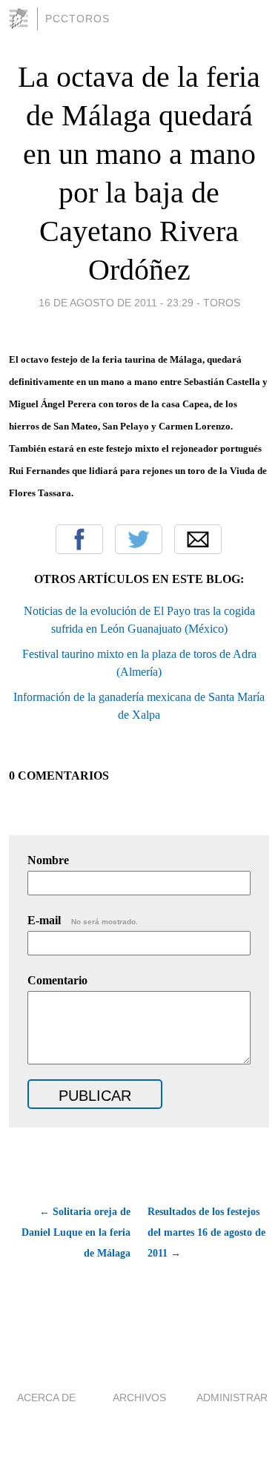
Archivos (139, 1397)
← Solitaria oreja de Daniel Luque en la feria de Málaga (75, 1232)
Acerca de (46, 1397)
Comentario (57, 980)
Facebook (79, 539)
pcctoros (77, 18)
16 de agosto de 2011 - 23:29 (116, 303)
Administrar (232, 1397)
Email (198, 539)
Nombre (48, 860)
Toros (221, 303)
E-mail (82, 920)
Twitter (138, 539)
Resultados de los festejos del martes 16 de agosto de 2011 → (206, 1232)
